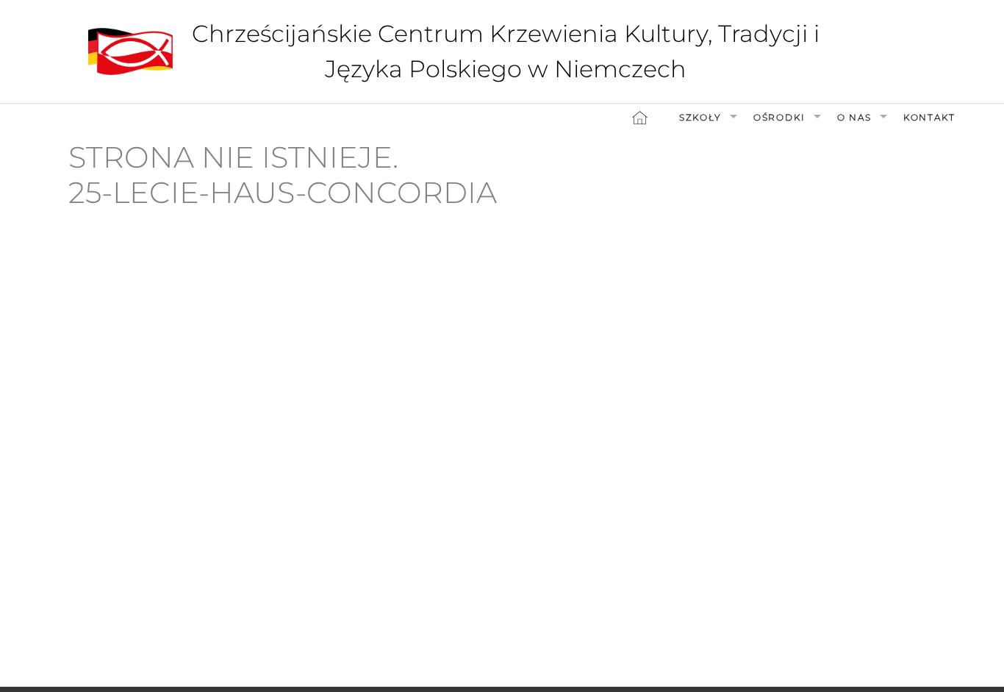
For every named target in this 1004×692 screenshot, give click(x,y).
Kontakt (929, 117)
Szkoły (700, 117)
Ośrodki (779, 117)
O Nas (854, 117)
